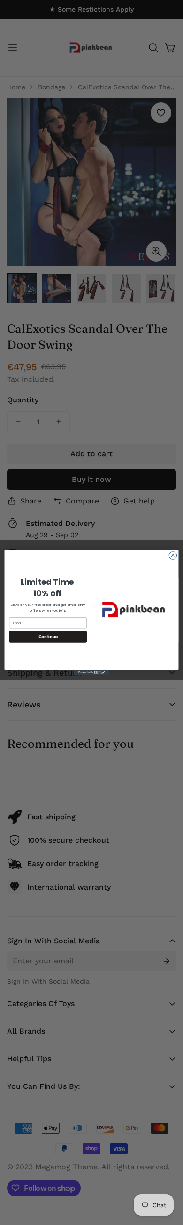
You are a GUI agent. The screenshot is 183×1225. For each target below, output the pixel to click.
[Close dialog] (173, 556)
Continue (48, 636)
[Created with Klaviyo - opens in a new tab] (91, 672)
